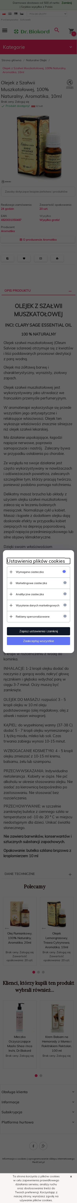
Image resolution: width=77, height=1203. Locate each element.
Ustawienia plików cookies (36, 561)
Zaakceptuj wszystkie (38, 641)
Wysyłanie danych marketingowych (37, 605)
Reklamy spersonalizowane (33, 616)
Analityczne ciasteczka (30, 594)
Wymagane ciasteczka (30, 571)
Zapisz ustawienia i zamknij (38, 631)
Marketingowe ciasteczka (31, 583)
